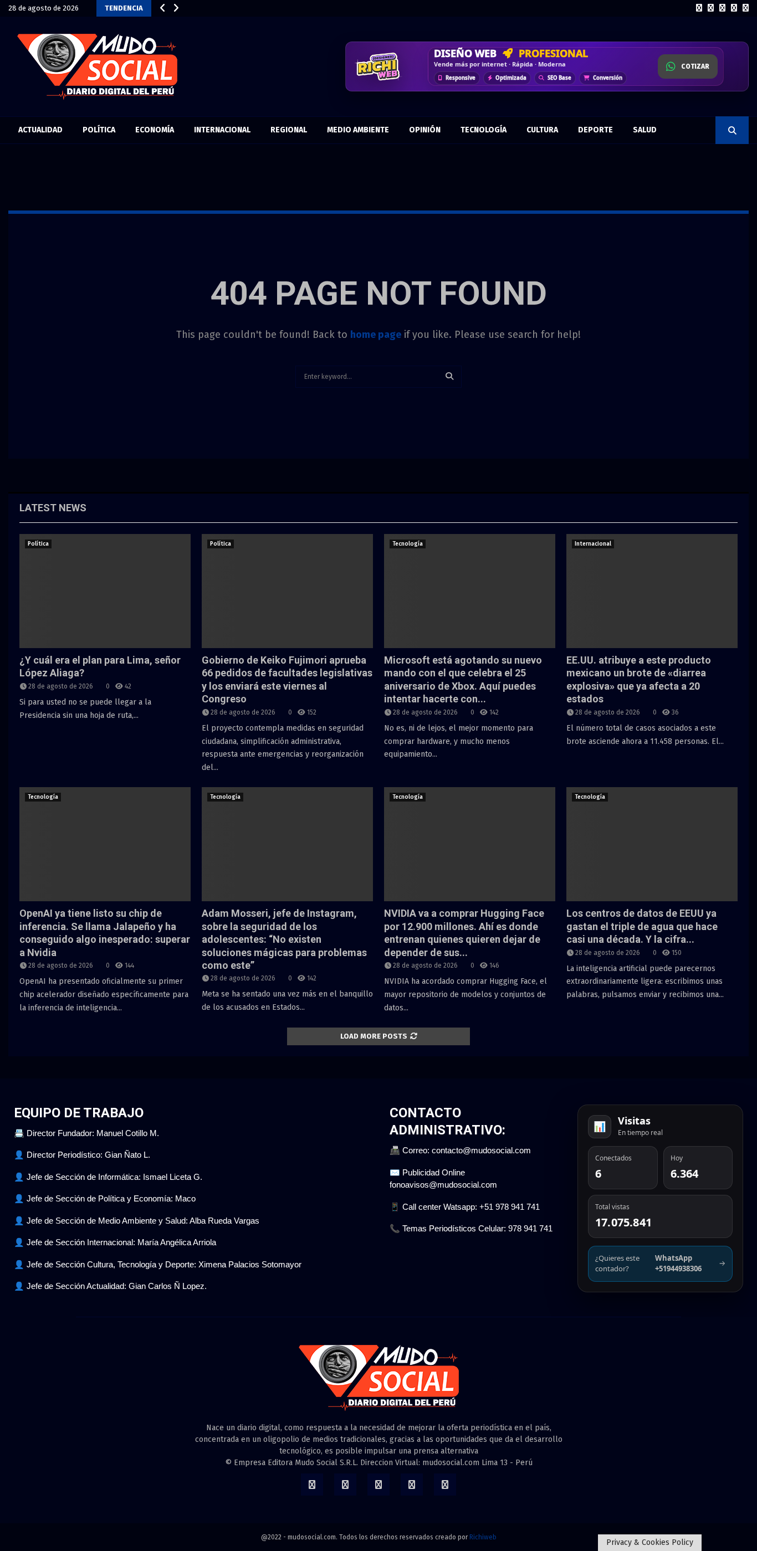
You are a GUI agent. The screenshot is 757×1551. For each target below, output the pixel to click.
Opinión (425, 130)
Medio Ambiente (358, 130)
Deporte (595, 130)
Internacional (222, 130)
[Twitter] (711, 8)
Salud (645, 130)
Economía (154, 130)
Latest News (52, 507)
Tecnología (484, 130)
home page (375, 334)
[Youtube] (746, 8)
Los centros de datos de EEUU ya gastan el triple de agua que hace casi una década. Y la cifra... (642, 926)
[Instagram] (722, 8)
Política (99, 130)
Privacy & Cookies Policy (649, 1542)
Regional (288, 130)
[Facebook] (699, 8)
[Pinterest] (734, 8)
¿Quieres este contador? (660, 1263)
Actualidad (40, 130)
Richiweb (483, 1537)
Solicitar (692, 70)
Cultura (542, 130)
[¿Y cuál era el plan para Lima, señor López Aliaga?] (105, 591)
